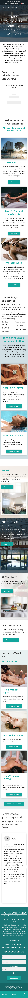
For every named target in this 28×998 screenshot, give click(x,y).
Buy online (23, 995)
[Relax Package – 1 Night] (14, 676)
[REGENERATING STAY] (14, 421)
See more (14, 182)
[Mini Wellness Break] (14, 721)
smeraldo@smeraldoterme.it (12, 3)
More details (14, 406)
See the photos (11, 640)
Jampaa (22, 988)
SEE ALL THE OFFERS (14, 804)
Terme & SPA (14, 162)
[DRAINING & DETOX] (14, 374)
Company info (19, 986)
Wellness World (14, 262)
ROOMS (5, 470)
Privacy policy (8, 987)
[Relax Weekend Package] (14, 762)
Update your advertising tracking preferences (13, 988)
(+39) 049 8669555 (15, 1)
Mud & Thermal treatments (14, 212)
